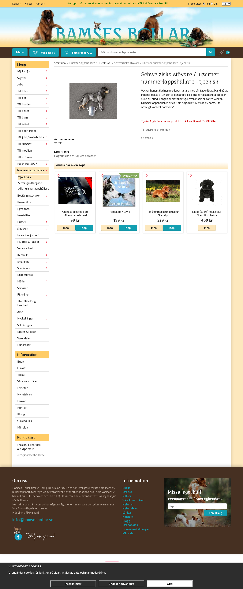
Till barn (22, 117)
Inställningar (73, 583)
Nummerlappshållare (31, 170)
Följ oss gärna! (40, 536)
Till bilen (22, 91)
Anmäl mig (215, 513)
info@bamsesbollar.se (31, 455)
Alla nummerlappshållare (33, 188)
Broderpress (25, 274)
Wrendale (23, 338)
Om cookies (24, 420)
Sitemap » (147, 137)
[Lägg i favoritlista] (58, 175)
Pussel (21, 222)
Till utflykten (25, 157)
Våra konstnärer (27, 381)
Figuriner (23, 294)
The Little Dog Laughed (26, 303)
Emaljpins (23, 261)
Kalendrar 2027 (27, 163)
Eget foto (23, 208)
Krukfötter (24, 215)
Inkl (208, 3)
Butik (20, 361)
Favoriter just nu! (28, 235)
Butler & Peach (26, 331)
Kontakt (16, 3)
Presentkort (25, 202)
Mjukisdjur (24, 71)
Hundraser (24, 344)
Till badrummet (26, 130)
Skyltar (21, 78)
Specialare (23, 268)
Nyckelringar (25, 318)
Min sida (22, 427)
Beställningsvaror (28, 195)
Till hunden (24, 104)
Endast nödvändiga (121, 583)
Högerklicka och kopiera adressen (75, 155)
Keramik (22, 255)
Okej (170, 583)
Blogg (21, 414)
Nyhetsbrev (24, 394)
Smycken (22, 228)
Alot (20, 312)
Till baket (23, 110)
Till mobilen (24, 150)
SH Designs (24, 325)
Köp (84, 227)
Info (66, 227)
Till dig (21, 97)
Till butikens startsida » (155, 129)
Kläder (21, 281)
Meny (20, 52)
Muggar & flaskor (28, 241)
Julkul (20, 84)
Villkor (28, 3)
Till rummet (24, 143)
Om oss (40, 3)
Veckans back (25, 248)
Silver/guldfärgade (30, 183)
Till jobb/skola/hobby (30, 137)
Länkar (21, 401)
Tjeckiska (24, 177)
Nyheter (22, 388)
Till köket (23, 124)
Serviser (22, 288)
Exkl (216, 3)
